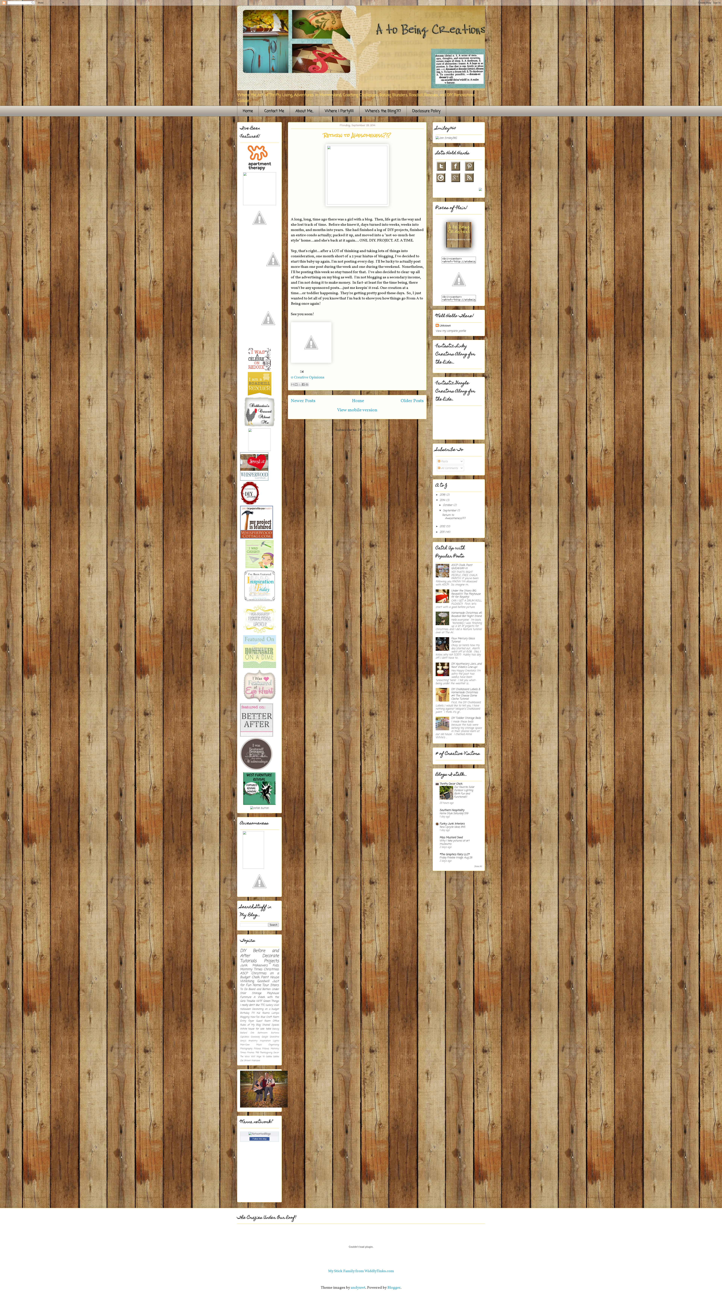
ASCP (244, 973)
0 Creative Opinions (307, 377)
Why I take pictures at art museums (454, 842)
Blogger (393, 1287)
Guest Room (263, 1021)
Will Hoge (256, 1056)
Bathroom (262, 1032)
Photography (246, 1048)
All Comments (449, 468)
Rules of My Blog (250, 1025)
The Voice (245, 1056)
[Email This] (292, 384)
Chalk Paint (260, 977)
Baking (275, 1028)
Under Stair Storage (259, 991)
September (450, 511)
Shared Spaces (270, 1025)
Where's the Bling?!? (383, 111)
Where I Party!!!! (339, 111)
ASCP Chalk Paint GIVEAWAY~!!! (461, 566)
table (268, 1029)
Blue (263, 1017)
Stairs (274, 985)
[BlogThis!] (296, 384)
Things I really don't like (259, 1003)
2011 (442, 532)
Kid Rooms (263, 1013)
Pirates (250, 1052)
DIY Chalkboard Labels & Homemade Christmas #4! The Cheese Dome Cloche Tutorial (465, 694)
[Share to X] (300, 384)
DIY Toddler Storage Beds (466, 718)
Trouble (250, 1001)
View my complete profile (451, 331)
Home (248, 111)
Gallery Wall (272, 1005)
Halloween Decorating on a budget (259, 1009)
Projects (271, 961)
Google (265, 1036)
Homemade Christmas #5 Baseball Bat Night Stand (466, 614)
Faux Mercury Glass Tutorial (463, 640)
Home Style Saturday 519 (454, 813)
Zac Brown (245, 1060)
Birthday (244, 1013)
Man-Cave (245, 1044)
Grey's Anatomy (248, 1040)
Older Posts (412, 401)
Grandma (274, 1036)
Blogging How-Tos (249, 1017)
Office (276, 1021)
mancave (255, 1060)
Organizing (273, 1044)
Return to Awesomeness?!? (357, 135)
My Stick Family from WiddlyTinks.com (361, 1271)
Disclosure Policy (426, 111)
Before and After (259, 953)
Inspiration (265, 1040)
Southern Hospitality (452, 810)
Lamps (275, 1013)
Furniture (245, 997)
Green (266, 1001)
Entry (243, 1021)
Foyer (251, 1021)
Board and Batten (259, 989)
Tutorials (248, 961)
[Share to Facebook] (303, 384)
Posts (444, 462)
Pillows (257, 1048)
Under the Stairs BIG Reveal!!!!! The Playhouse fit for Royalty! (466, 594)
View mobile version (357, 410)
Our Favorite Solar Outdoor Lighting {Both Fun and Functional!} (464, 792)
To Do (243, 989)
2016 (443, 495)
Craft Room (272, 1017)
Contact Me (274, 111)
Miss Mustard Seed (451, 838)
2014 (443, 500)
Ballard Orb (247, 1032)
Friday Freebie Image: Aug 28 (456, 857)
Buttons (275, 1032)
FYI (253, 1013)
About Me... (304, 111)
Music (259, 1044)
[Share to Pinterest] (307, 384)
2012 (443, 526)
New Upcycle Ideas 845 (452, 827)
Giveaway (255, 1036)
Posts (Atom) (368, 430)
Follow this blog (259, 1139)
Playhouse (273, 993)
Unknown (444, 326)
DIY (243, 951)
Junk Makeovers (254, 965)
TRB (257, 1052)
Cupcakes (244, 1036)
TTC (263, 1005)
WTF (259, 1001)
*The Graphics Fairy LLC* (454, 854)
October (448, 505)
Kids (276, 965)
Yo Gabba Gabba (270, 1056)
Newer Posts (303, 401)
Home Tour (261, 985)
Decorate (270, 956)
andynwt (358, 1287)
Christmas (271, 969)
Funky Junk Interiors (452, 824)
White (243, 1029)
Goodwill (263, 981)
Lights (276, 1040)
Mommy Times (251, 969)
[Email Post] (301, 371)
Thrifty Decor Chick (451, 784)
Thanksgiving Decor (269, 1052)
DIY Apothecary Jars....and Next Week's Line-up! (466, 665)
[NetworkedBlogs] (260, 1134)
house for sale (256, 1029)
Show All (478, 866)
